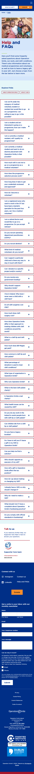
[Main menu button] (31, 3)
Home (3, 12)
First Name (5, 617)
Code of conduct (17, 704)
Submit (7, 682)
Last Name (20, 617)
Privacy (17, 692)
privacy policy (14, 677)
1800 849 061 (8, 557)
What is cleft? (10, 7)
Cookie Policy (17, 696)
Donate (24, 8)
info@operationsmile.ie (10, 555)
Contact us (21, 577)
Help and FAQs (23, 582)
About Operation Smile (10, 92)
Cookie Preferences (17, 700)
